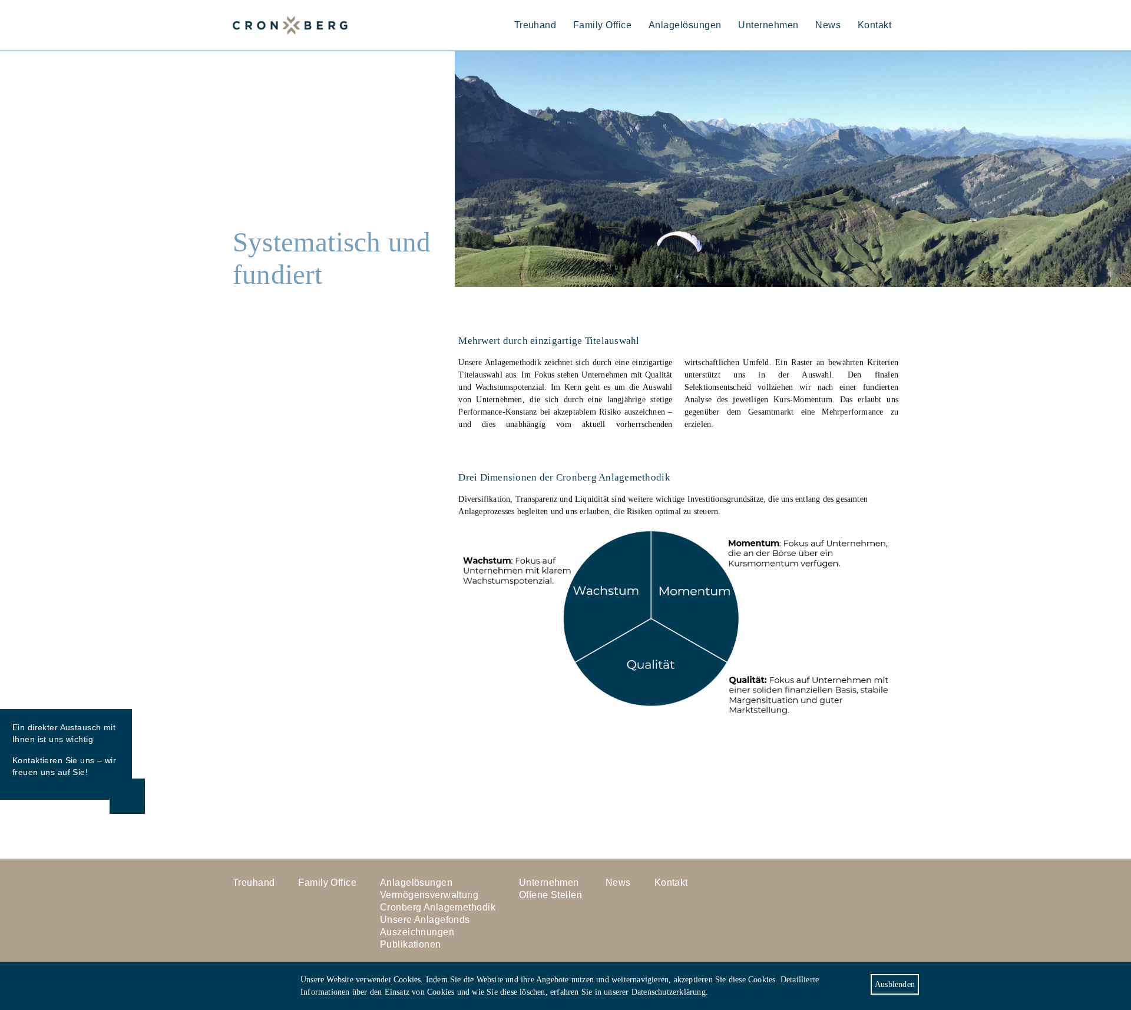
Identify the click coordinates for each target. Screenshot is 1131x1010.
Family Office (602, 25)
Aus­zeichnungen (417, 932)
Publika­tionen (410, 944)
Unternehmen (768, 25)
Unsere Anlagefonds (425, 920)
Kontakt (874, 25)
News (828, 25)
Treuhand (535, 25)
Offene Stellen (550, 895)
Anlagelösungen (685, 25)
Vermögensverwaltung (429, 895)
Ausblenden (895, 984)
